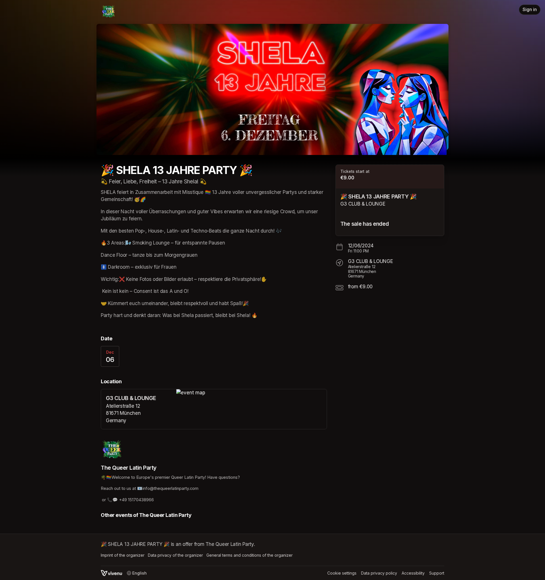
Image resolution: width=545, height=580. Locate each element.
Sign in (530, 9)
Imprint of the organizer (122, 555)
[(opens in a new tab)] (251, 393)
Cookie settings (342, 573)
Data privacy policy (379, 573)
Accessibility (413, 573)
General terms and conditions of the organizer (249, 555)
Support (436, 573)
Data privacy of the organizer (175, 555)
